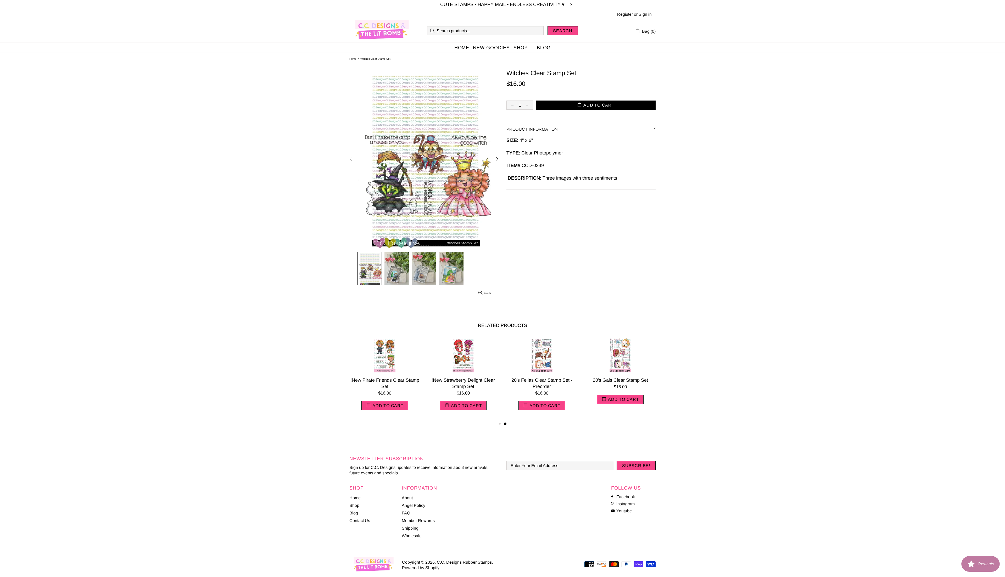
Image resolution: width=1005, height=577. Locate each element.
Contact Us (359, 520)
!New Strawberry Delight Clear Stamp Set (463, 383)
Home (352, 58)
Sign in (645, 14)
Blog (353, 513)
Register (625, 14)
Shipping (410, 528)
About (407, 498)
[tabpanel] (541, 379)
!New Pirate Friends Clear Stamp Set (384, 383)
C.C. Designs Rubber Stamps (382, 31)
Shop (354, 505)
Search (562, 31)
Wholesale (412, 536)
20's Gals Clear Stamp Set (620, 380)
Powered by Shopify (420, 567)
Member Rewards (418, 520)
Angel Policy (413, 505)
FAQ (406, 513)
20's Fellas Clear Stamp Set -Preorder (541, 383)
